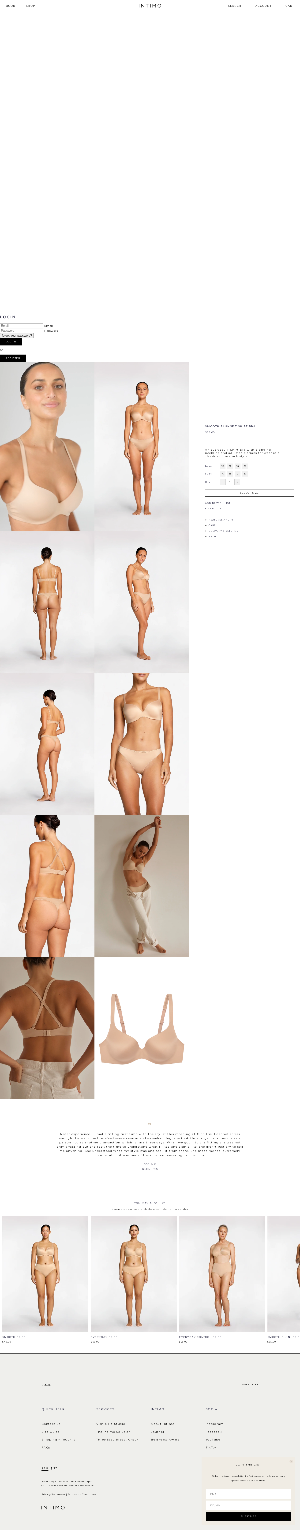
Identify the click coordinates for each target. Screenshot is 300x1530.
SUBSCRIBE (248, 1516)
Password (51, 330)
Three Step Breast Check (117, 1439)
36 (245, 466)
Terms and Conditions (82, 1494)
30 (222, 466)
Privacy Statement (53, 1494)
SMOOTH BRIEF (14, 1337)
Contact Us (51, 1424)
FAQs (46, 1447)
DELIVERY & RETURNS (223, 531)
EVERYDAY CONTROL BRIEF (200, 1337)
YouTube (213, 1439)
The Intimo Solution (113, 1431)
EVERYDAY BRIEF (104, 1337)
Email (48, 325)
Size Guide (50, 1431)
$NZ (54, 1468)
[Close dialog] (291, 1461)
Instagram (215, 1424)
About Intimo (163, 1424)
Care (212, 525)
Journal (157, 1431)
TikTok (211, 1447)
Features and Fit (222, 519)
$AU (44, 1468)
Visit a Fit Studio (110, 1424)
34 (237, 466)
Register (13, 358)
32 (230, 466)
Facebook (214, 1431)
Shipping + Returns (58, 1439)
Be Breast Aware (165, 1439)
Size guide (213, 508)
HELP (212, 536)
